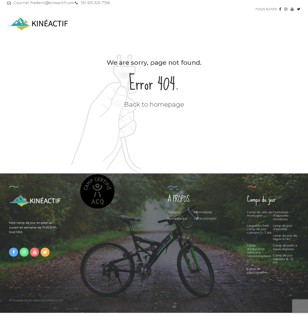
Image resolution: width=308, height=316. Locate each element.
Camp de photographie (257, 270)
